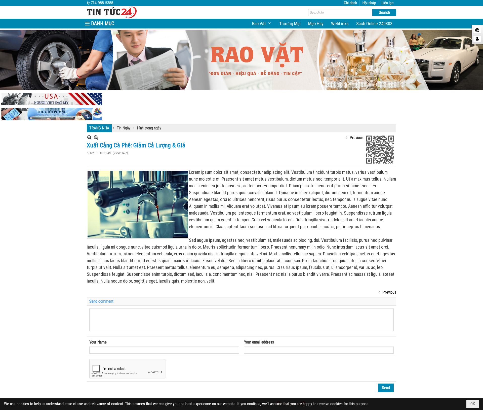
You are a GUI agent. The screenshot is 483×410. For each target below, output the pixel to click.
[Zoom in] (89, 137)
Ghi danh (350, 3)
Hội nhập (369, 3)
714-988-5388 (102, 3)
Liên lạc (387, 3)
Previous (357, 137)
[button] (261, 23)
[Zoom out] (96, 137)
